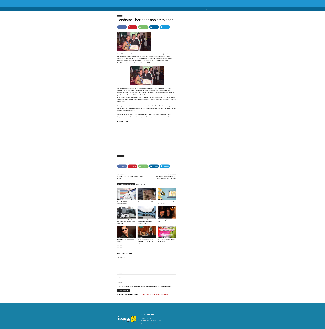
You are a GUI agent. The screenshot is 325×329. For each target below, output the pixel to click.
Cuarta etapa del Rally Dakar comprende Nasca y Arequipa (130, 177)
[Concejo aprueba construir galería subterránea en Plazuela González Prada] (147, 232)
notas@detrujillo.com (154, 324)
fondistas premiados (136, 156)
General (119, 237)
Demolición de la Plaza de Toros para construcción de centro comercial (166, 177)
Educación (160, 199)
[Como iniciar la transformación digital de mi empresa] (167, 194)
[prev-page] (118, 246)
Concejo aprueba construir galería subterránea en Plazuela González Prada (146, 241)
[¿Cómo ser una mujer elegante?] (147, 194)
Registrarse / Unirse (137, 9)
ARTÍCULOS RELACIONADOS (126, 184)
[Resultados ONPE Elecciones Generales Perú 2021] (126, 194)
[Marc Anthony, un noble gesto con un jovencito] (126, 232)
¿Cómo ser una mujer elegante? (145, 201)
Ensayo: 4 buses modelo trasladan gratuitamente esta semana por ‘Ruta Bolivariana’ (126, 221)
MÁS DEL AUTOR (140, 184)
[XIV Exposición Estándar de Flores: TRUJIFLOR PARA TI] (167, 232)
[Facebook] (206, 9)
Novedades (120, 15)
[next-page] (121, 246)
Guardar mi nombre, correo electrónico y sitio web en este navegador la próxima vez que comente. (145, 286)
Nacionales (120, 199)
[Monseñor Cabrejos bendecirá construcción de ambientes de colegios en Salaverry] (147, 212)
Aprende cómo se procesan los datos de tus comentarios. (156, 294)
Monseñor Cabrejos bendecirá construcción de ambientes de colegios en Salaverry (145, 221)
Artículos (140, 199)
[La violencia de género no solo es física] (167, 212)
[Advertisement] (147, 139)
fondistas (127, 156)
